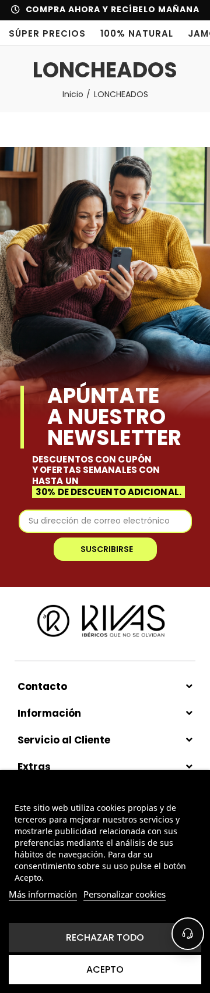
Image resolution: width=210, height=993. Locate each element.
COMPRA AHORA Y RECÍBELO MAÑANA (113, 9)
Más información (43, 894)
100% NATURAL (136, 33)
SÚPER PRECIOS (47, 33)
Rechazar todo (105, 937)
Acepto (105, 969)
